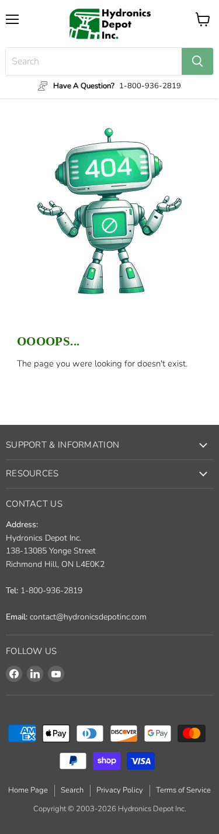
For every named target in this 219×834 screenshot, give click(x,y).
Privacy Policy (119, 790)
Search (72, 790)
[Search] (197, 61)
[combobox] (94, 61)
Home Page (28, 790)
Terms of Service (183, 790)
